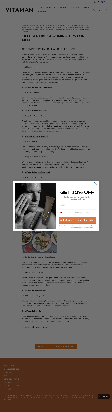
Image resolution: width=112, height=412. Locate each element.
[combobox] (63, 212)
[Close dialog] (96, 184)
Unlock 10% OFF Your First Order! (77, 220)
